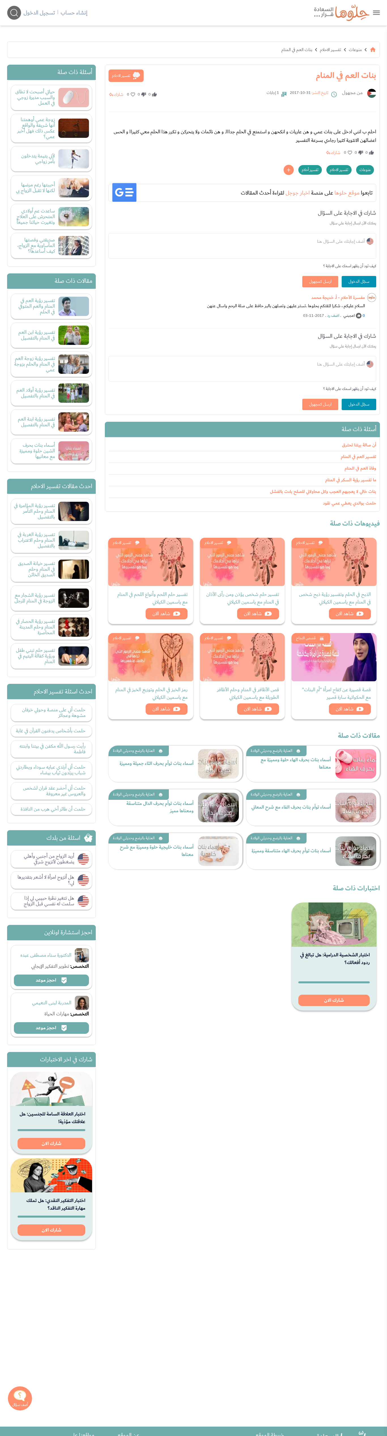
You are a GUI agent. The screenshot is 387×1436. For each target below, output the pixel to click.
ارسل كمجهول (320, 281)
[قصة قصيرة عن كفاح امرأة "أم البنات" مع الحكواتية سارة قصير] (334, 657)
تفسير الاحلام (330, 49)
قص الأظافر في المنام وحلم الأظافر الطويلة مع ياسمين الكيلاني (248, 693)
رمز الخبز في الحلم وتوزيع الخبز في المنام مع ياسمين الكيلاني (151, 693)
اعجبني (349, 315)
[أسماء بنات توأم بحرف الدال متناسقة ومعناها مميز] (218, 807)
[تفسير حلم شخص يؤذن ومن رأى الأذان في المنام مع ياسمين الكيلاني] (242, 562)
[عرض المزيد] (289, 170)
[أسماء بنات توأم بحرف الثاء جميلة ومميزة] (218, 764)
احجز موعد (46, 980)
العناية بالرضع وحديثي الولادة (271, 751)
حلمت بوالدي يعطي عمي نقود (349, 503)
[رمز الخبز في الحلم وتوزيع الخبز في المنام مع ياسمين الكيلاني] (150, 657)
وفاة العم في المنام (360, 468)
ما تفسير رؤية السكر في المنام (350, 480)
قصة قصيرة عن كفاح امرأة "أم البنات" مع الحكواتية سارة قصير (336, 693)
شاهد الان (345, 614)
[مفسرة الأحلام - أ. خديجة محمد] (371, 297)
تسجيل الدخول (39, 13)
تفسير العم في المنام (358, 457)
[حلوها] (376, 12)
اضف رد (333, 315)
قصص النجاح (306, 638)
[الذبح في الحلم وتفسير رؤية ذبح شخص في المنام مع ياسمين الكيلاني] (334, 562)
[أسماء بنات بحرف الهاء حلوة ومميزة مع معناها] (355, 764)
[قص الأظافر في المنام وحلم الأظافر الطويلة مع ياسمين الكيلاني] (242, 657)
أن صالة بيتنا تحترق (359, 445)
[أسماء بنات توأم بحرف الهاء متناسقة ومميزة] (355, 851)
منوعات (355, 49)
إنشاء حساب (74, 13)
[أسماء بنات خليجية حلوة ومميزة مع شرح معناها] (218, 851)
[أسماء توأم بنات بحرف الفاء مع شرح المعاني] (355, 807)
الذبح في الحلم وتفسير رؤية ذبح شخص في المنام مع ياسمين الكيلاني (335, 598)
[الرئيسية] (372, 49)
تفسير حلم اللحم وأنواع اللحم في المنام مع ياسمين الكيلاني (152, 598)
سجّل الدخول (358, 281)
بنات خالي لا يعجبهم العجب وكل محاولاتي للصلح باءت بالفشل (323, 491)
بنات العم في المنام (296, 49)
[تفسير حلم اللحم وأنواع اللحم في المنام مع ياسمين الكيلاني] (150, 562)
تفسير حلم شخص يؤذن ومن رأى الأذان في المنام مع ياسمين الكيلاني (242, 598)
